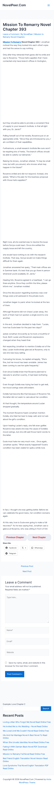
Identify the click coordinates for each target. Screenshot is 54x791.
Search (46, 708)
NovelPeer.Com (14, 5)
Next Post (27, 571)
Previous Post (27, 566)
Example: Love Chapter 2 (14, 704)
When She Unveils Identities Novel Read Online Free (26, 742)
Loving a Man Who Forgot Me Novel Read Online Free (27, 722)
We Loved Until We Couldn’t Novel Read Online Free (26, 731)
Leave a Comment (11, 34)
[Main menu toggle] (48, 5)
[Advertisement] (27, 93)
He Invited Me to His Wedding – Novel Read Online (25, 726)
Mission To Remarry (12, 42)
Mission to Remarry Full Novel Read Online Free (24, 754)
